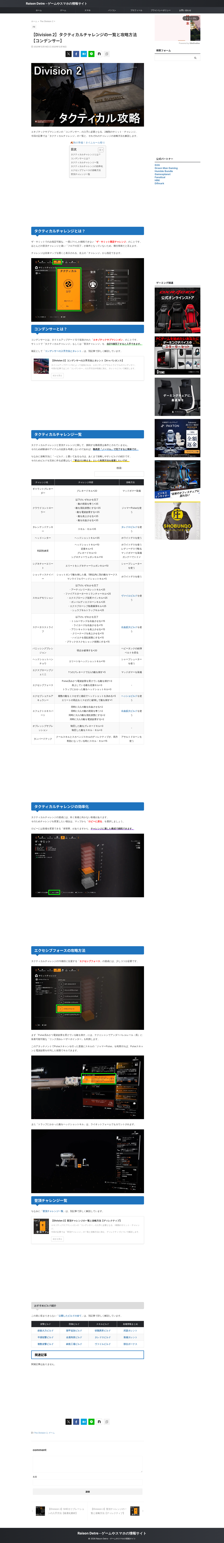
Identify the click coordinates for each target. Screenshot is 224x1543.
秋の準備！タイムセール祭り (89, 142)
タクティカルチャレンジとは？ (86, 154)
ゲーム (63, 10)
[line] (91, 54)
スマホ (88, 10)
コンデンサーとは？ (80, 158)
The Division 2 (41, 1433)
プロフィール (136, 10)
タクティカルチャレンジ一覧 (85, 162)
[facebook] (76, 54)
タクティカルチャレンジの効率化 (87, 166)
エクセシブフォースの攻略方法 (86, 170)
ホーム (39, 10)
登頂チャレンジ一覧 (80, 174)
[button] (52, 482)
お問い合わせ (185, 10)
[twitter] (69, 54)
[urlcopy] (107, 54)
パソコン (112, 10)
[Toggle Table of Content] (99, 149)
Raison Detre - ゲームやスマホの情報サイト (56, 3)
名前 (35, 1476)
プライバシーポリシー (161, 10)
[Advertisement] (59, 201)
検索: (119, 467)
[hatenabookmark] (84, 54)
